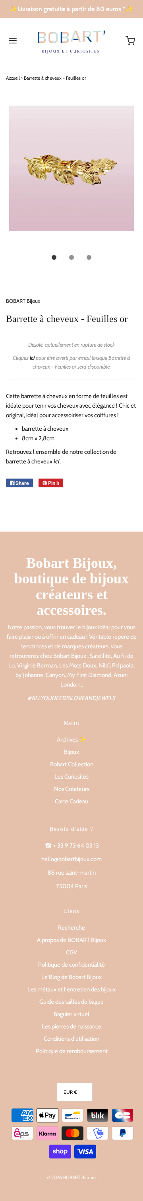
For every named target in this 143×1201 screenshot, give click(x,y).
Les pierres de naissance (71, 1026)
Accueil (13, 78)
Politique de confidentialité (71, 964)
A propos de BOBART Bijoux (71, 940)
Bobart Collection (71, 764)
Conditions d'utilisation (71, 1038)
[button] (71, 177)
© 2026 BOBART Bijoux (70, 1177)
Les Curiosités (71, 776)
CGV (71, 952)
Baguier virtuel (71, 1014)
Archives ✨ (72, 739)
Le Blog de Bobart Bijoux (71, 977)
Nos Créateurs (71, 789)
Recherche (71, 927)
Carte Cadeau (71, 801)
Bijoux (71, 752)
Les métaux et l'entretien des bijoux (71, 989)
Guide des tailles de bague (71, 1001)
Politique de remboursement (72, 1051)
